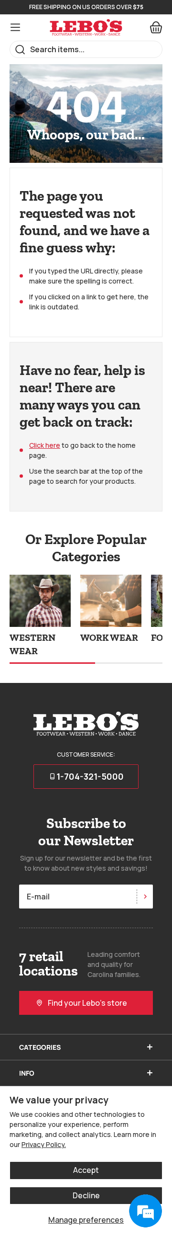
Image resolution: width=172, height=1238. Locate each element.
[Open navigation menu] (15, 27)
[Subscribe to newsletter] (145, 896)
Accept (86, 1170)
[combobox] (86, 49)
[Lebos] (86, 27)
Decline (86, 1195)
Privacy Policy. (44, 1144)
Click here (44, 445)
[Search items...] (20, 50)
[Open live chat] (145, 1211)
